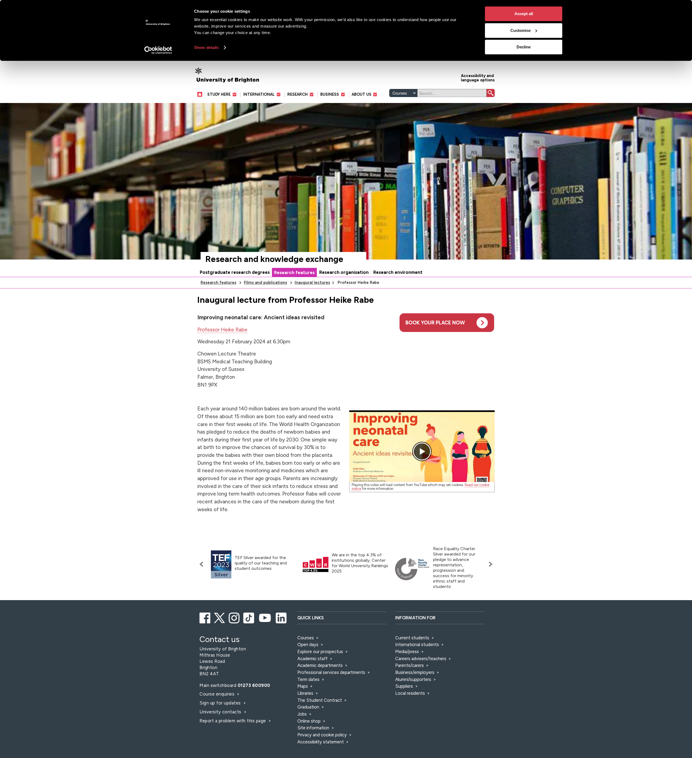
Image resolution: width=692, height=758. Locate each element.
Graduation (308, 707)
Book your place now (435, 323)
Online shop (309, 721)
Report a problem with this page (233, 720)
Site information (313, 727)
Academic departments (320, 665)
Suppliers (404, 686)
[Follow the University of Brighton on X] (220, 617)
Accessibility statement (320, 741)
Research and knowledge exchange (274, 259)
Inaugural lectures (312, 282)
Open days (307, 644)
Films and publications (265, 282)
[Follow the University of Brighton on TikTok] (249, 617)
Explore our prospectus (320, 651)
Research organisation (344, 272)
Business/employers (414, 672)
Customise (520, 30)
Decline (524, 47)
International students (417, 644)
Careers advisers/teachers (420, 658)
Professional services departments (331, 672)
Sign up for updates (220, 703)
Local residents (410, 693)
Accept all (523, 13)
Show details (206, 47)
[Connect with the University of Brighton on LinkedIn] (281, 617)
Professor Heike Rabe (222, 330)
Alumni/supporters (413, 679)
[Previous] (202, 564)
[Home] (201, 94)
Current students (412, 637)
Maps (302, 686)
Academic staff (312, 658)
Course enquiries (217, 694)
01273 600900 (254, 685)
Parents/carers (409, 665)
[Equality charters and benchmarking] (412, 569)
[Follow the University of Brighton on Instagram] (234, 617)
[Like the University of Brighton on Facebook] (205, 617)
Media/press (407, 651)
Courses (305, 637)
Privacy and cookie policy (322, 734)
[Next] (489, 564)
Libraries (305, 693)
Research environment (397, 272)
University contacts (220, 711)
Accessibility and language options (478, 77)
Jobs (302, 714)
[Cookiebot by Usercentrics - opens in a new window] (158, 50)
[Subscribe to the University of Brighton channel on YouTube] (265, 617)
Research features (294, 272)
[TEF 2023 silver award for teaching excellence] (221, 564)
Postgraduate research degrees (235, 272)
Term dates (308, 679)
